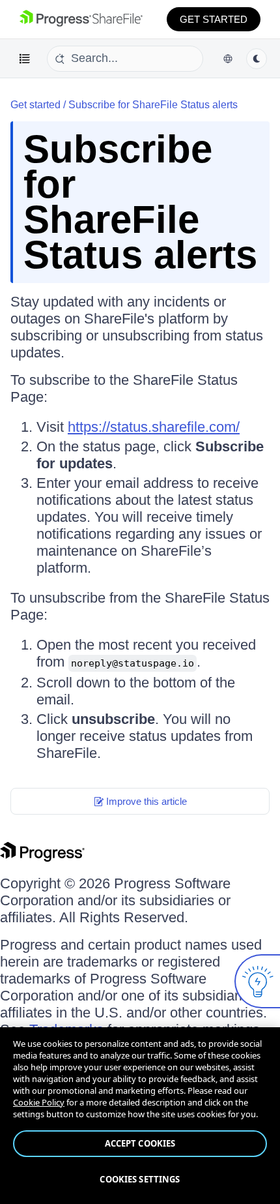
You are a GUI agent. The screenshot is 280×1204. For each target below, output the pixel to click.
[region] (140, 1115)
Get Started (213, 19)
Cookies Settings (140, 1179)
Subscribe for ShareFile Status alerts (153, 104)
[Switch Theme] (256, 58)
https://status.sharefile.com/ (154, 427)
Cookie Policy (38, 1102)
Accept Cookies (140, 1143)
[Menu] (24, 58)
